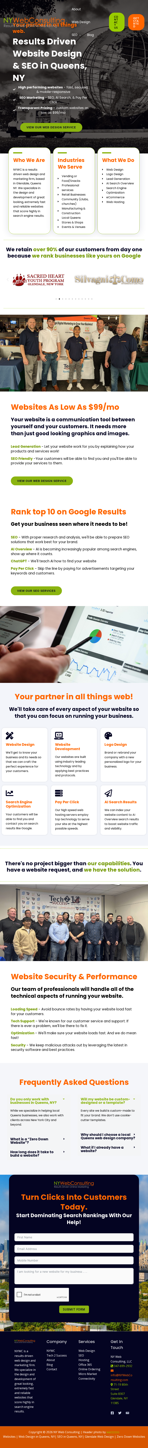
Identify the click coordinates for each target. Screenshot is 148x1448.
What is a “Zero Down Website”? (29, 1141)
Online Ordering (89, 1369)
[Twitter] (119, 1413)
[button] (117, 22)
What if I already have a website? (102, 1149)
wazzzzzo (112, 1432)
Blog (90, 35)
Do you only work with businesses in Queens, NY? (33, 1101)
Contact (52, 1369)
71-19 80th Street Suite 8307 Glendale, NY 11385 (119, 1394)
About (76, 9)
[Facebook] (112, 1413)
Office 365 (85, 1365)
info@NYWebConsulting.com (121, 1377)
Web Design (81, 22)
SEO (74, 35)
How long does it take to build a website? (32, 1154)
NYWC (51, 1351)
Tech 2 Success (57, 1355)
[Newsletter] (127, 1413)
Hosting (84, 1360)
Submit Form (74, 1309)
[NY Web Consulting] (34, 22)
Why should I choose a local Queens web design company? (108, 1136)
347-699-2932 (122, 1366)
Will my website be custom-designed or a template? (105, 1101)
